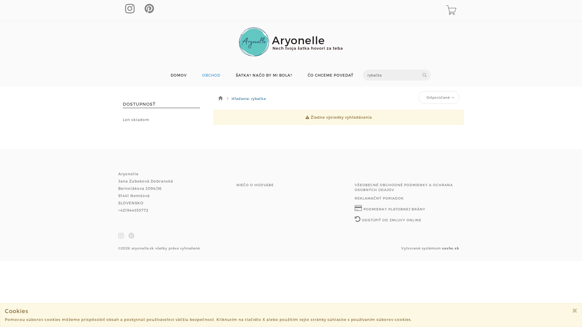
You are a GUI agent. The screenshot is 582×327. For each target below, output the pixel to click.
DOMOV (179, 75)
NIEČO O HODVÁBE (255, 185)
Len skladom (136, 119)
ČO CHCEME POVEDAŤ (330, 75)
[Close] (574, 310)
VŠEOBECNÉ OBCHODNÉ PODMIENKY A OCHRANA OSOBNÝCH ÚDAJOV (404, 187)
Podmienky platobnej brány (393, 209)
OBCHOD (211, 75)
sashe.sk (450, 248)
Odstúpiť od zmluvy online (391, 220)
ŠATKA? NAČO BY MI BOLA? (264, 75)
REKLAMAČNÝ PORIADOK (379, 198)
